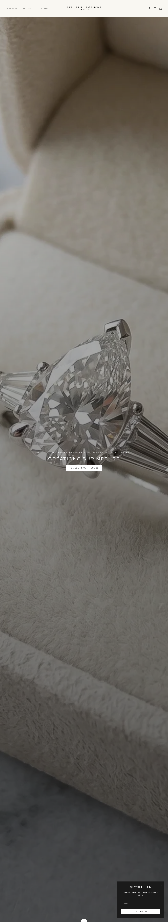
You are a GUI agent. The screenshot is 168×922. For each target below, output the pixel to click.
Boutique (27, 8)
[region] (84, 461)
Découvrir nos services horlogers (84, 468)
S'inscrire (141, 911)
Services (11, 8)
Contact (43, 8)
